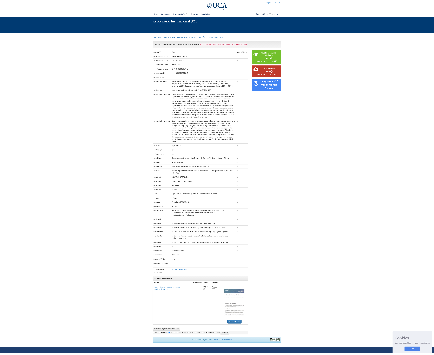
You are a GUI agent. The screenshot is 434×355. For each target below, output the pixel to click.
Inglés (269, 3)
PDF (205, 332)
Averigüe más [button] (424, 343)
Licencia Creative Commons (222, 340)
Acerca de (194, 14)
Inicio (156, 14)
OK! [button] (412, 349)
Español (277, 3)
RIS (156, 332)
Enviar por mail (214, 332)
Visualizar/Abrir (234, 321)
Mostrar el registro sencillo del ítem (166, 329)
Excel (191, 332)
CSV (198, 332)
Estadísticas (206, 14)
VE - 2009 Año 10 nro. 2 (217, 37)
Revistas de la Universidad (186, 37)
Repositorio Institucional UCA (164, 37)
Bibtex (173, 332)
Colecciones (165, 14)
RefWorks (182, 332)
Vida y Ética (202, 37)
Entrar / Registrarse (271, 14)
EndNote (164, 332)
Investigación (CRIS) (180, 14)
